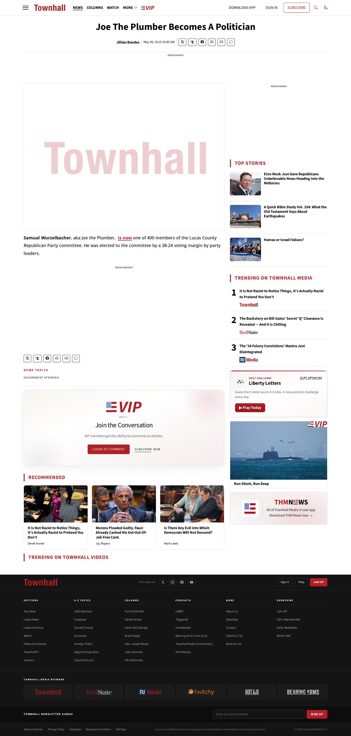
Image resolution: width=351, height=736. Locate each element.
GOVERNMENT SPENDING (41, 378)
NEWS (78, 7)
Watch (28, 636)
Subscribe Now (147, 449)
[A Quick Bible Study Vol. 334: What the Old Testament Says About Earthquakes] (245, 216)
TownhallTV (31, 652)
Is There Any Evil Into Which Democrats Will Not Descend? (188, 530)
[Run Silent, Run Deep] (278, 450)
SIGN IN (271, 7)
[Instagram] (172, 582)
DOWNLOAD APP (242, 7)
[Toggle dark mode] (326, 8)
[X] (163, 582)
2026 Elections (83, 611)
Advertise (232, 619)
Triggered (182, 619)
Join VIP (319, 582)
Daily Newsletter (287, 628)
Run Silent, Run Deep (251, 484)
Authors (29, 660)
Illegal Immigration (86, 652)
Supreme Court (84, 660)
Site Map (121, 729)
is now (125, 238)
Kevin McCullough (136, 628)
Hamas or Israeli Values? (284, 240)
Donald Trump (83, 628)
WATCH (113, 7)
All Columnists (134, 660)
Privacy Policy (56, 729)
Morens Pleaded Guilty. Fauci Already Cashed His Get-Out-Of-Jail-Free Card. (121, 532)
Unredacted (183, 628)
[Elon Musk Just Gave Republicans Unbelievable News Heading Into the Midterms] (245, 183)
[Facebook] (182, 582)
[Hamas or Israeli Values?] (245, 249)
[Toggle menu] (25, 7)
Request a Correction (98, 729)
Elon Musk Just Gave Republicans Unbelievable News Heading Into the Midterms (294, 179)
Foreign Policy (83, 644)
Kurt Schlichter (134, 611)
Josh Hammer (134, 652)
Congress (80, 619)
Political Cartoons (35, 644)
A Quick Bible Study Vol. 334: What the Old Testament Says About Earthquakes (295, 212)
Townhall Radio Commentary (194, 644)
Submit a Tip (234, 636)
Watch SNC (284, 636)
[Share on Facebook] (202, 42)
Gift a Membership (288, 619)
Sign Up (317, 714)
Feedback (75, 729)
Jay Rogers (103, 543)
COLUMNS (95, 7)
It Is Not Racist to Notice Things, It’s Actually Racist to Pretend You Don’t (55, 532)
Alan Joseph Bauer (137, 644)
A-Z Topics (82, 600)
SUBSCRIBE (296, 7)
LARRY (179, 611)
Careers (231, 628)
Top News (30, 611)
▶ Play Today (250, 407)
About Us (232, 611)
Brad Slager (132, 636)
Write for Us (233, 644)
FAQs (301, 582)
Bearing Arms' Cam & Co (191, 636)
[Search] (316, 8)
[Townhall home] (40, 582)
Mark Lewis (171, 543)
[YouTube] (191, 582)
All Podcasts (183, 652)
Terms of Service (33, 729)
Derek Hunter (36, 543)
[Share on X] (182, 42)
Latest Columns (33, 628)
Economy (80, 636)
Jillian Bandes (127, 42)
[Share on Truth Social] (192, 42)
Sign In (285, 582)
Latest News (31, 619)
